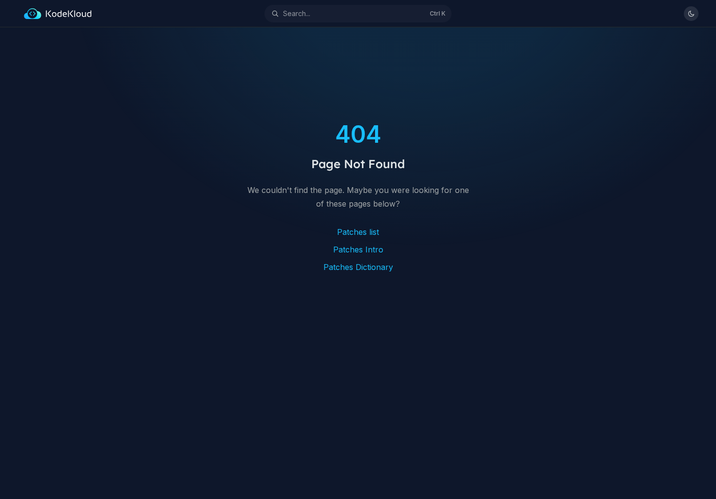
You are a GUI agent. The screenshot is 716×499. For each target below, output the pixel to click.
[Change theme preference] (691, 13)
